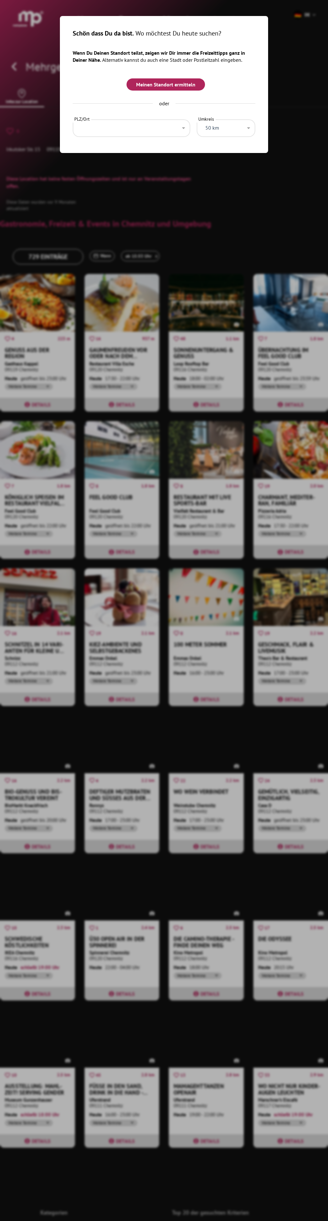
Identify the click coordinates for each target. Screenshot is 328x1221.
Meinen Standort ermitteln (165, 84)
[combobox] (131, 126)
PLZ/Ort (82, 119)
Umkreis (206, 119)
